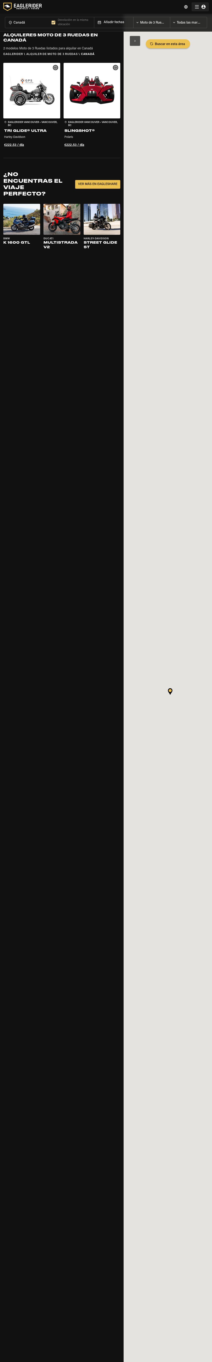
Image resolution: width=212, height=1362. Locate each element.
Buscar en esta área (170, 44)
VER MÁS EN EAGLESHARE (97, 184)
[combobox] (27, 22)
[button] (31, 105)
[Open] (206, 21)
